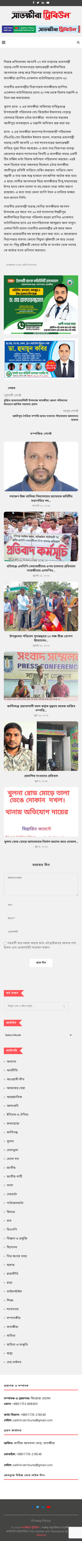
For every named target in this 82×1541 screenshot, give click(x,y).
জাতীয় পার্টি (14, 1177)
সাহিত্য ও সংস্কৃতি (17, 1345)
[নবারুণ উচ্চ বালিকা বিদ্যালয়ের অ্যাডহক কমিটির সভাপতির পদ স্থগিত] (41, 466)
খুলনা (10, 1141)
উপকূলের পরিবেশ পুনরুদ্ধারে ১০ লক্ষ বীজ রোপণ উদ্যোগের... (41, 638)
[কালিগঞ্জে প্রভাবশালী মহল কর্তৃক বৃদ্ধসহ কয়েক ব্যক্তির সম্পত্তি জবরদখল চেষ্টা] (41, 676)
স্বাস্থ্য (10, 1354)
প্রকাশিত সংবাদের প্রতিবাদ (41, 776)
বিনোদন (12, 1247)
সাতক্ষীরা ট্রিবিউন (30, 1528)
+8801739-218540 (33, 1415)
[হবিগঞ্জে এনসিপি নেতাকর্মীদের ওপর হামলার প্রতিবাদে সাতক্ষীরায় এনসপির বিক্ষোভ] (41, 536)
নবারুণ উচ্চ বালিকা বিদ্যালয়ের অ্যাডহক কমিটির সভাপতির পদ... (41, 499)
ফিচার (11, 1212)
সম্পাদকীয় (13, 1318)
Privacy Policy (41, 1521)
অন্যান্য (11, 1062)
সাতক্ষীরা (12, 1327)
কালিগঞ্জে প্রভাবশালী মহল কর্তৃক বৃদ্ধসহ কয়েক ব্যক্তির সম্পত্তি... (41, 708)
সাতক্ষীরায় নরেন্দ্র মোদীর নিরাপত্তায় (21, 265)
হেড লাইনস (14, 1362)
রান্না (9, 1283)
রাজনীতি (12, 1274)
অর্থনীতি (12, 1071)
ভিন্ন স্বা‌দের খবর (17, 1256)
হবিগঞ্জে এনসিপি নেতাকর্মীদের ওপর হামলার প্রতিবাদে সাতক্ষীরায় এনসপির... (41, 568)
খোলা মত (13, 1159)
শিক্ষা (10, 1301)
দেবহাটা (12, 1194)
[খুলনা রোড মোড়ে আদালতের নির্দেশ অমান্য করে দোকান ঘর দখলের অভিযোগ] (41, 812)
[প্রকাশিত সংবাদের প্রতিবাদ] (41, 746)
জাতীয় (11, 1168)
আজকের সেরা (16, 1088)
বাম (9, 1221)
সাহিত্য (11, 1336)
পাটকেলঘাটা (15, 1203)
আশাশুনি (12, 1106)
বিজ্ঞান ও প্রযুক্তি (17, 1239)
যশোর (10, 1265)
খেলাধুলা (12, 1150)
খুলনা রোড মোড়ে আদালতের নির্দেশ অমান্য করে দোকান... (41, 842)
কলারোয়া (13, 1124)
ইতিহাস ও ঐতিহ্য (17, 1115)
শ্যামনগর (12, 1309)
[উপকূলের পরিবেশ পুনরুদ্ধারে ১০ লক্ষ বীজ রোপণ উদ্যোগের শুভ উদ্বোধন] (41, 606)
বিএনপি (12, 1230)
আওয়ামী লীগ (15, 1080)
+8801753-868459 (25, 1404)
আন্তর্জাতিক (14, 1097)
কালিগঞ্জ (12, 1132)
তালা (10, 1185)
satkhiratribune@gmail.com (32, 1420)
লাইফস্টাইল (14, 1292)
